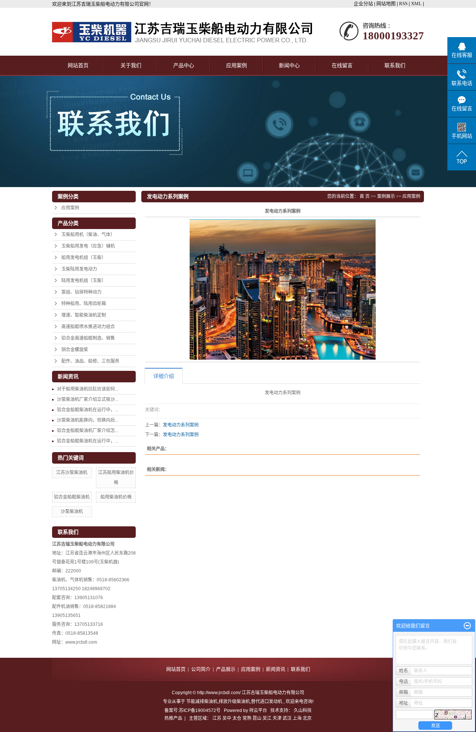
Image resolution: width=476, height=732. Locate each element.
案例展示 (386, 196)
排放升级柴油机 (234, 701)
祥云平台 (258, 710)
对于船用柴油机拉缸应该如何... (87, 389)
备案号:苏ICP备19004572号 (192, 710)
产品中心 (183, 65)
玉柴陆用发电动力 (79, 269)
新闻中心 (289, 65)
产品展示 (225, 669)
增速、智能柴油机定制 (83, 315)
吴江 (267, 718)
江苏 (216, 718)
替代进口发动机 (266, 701)
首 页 (365, 196)
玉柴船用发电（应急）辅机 (88, 246)
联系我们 (395, 65)
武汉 (287, 718)
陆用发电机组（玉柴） (83, 280)
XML (416, 3)
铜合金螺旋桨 (74, 349)
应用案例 (236, 65)
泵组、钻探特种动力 (81, 292)
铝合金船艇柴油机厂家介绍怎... (87, 430)
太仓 (236, 718)
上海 (297, 718)
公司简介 (200, 669)
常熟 (246, 718)
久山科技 (303, 710)
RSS (403, 3)
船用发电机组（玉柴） (83, 257)
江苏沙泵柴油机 (71, 472)
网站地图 (386, 3)
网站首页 (78, 65)
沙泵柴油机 (72, 511)
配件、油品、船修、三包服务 (90, 361)
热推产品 (173, 718)
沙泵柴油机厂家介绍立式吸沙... (87, 399)
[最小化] (467, 626)
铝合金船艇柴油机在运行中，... (87, 409)
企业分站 (363, 3)
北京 (307, 718)
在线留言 (342, 65)
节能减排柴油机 (202, 701)
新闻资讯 (275, 669)
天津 (277, 718)
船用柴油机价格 (116, 497)
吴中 (226, 718)
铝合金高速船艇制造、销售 (88, 338)
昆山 (257, 718)
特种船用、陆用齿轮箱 (83, 303)
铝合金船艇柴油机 (72, 497)
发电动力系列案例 (181, 425)
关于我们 (130, 65)
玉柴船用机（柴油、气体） (88, 234)
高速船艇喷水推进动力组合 (88, 326)
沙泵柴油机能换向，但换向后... (87, 420)
